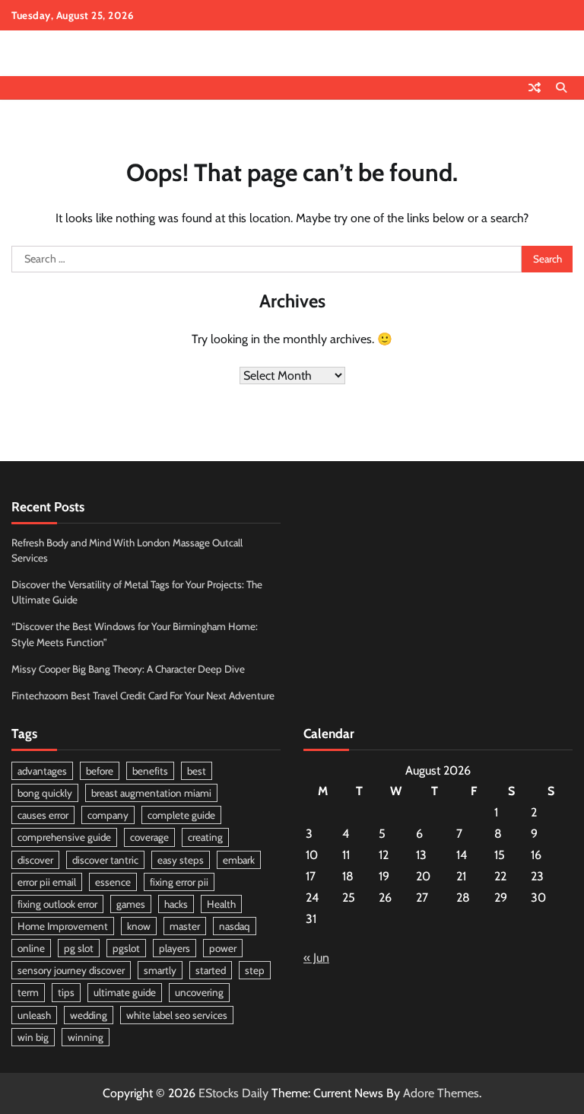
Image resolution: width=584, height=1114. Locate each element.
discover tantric (105, 860)
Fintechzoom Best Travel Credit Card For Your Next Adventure (143, 695)
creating (205, 837)
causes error (42, 815)
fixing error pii (179, 882)
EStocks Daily (233, 1093)
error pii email (46, 882)
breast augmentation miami (151, 793)
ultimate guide (125, 992)
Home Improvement (62, 926)
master (185, 926)
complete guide (181, 815)
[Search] (561, 87)
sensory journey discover (71, 970)
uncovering (199, 992)
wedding (88, 1015)
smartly (160, 970)
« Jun (316, 957)
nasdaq (234, 926)
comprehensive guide (64, 837)
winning (85, 1037)
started (210, 970)
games (130, 904)
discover (35, 860)
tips (66, 992)
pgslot (126, 948)
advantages (42, 771)
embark (239, 860)
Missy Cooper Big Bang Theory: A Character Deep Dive (128, 669)
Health (221, 904)
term (28, 992)
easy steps (180, 860)
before (99, 771)
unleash (34, 1015)
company (108, 815)
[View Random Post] (534, 87)
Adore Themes (441, 1093)
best (196, 771)
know (139, 926)
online (31, 948)
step (255, 970)
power (222, 948)
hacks (176, 904)
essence (113, 882)
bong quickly (44, 793)
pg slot (79, 948)
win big (33, 1037)
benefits (150, 771)
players (174, 948)
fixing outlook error (57, 904)
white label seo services (176, 1015)
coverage (149, 837)
